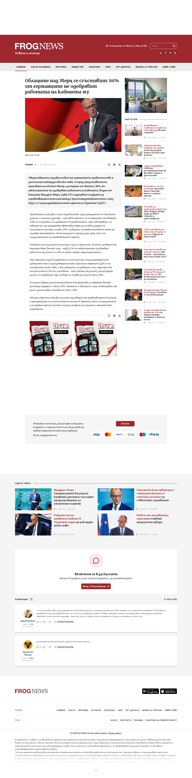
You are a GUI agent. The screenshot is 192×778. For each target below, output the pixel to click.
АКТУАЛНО (96, 710)
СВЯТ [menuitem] (108, 66)
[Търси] (174, 46)
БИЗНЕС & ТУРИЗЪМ (152, 710)
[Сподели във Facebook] (114, 165)
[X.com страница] (170, 53)
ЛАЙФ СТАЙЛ (171, 710)
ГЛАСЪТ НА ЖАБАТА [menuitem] (40, 66)
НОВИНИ (29, 164)
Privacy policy (115, 733)
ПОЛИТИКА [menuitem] (94, 66)
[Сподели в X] (119, 165)
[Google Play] (150, 691)
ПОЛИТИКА (109, 710)
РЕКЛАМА (138, 720)
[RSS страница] (175, 53)
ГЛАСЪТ (71, 710)
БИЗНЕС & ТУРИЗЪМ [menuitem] (146, 66)
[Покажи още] (96, 770)
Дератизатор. (28, 621)
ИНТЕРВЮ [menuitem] (61, 66)
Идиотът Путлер (28, 653)
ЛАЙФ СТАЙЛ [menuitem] (169, 66)
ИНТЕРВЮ (83, 710)
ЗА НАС (113, 720)
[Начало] (161, 53)
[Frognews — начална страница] (31, 691)
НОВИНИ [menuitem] (21, 66)
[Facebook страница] (165, 53)
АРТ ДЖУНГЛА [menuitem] (123, 66)
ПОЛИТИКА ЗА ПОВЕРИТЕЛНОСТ (161, 720)
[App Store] (168, 691)
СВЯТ (120, 710)
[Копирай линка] (109, 165)
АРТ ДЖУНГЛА (132, 710)
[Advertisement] (96, 17)
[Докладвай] (50, 622)
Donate (125, 423)
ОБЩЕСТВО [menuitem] (78, 66)
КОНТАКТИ (125, 720)
